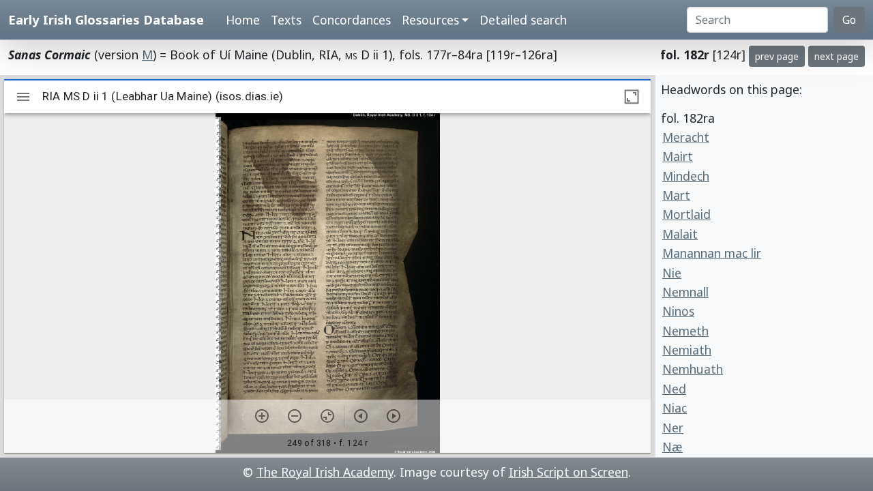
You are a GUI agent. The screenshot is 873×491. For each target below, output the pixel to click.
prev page (777, 56)
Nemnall (685, 292)
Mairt (677, 156)
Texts (286, 20)
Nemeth (685, 331)
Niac (674, 408)
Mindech (685, 176)
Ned (674, 389)
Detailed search (523, 20)
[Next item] (393, 416)
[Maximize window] (631, 96)
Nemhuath (692, 369)
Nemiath (686, 350)
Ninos (678, 311)
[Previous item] (360, 416)
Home (243, 20)
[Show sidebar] (23, 96)
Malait (680, 234)
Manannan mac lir (711, 253)
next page (836, 56)
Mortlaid (686, 214)
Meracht (685, 137)
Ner (672, 427)
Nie (671, 273)
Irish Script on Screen (568, 472)
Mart (676, 195)
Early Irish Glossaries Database (106, 19)
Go (849, 19)
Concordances (351, 20)
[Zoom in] (262, 416)
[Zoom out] (294, 416)
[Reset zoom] (327, 416)
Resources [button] (430, 20)
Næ (672, 446)
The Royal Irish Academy (325, 472)
